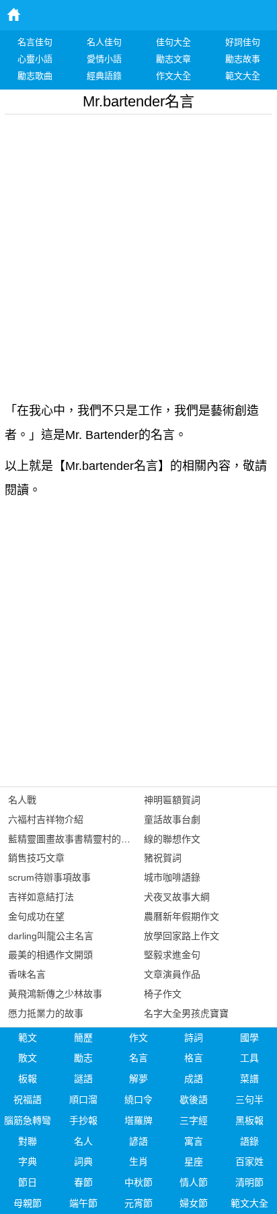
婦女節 (194, 1203)
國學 (249, 1037)
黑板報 (249, 1120)
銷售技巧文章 (36, 857)
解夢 (138, 1078)
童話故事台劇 (172, 819)
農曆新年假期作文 (181, 916)
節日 (27, 1182)
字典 (27, 1161)
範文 (27, 1037)
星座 (193, 1161)
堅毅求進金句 (172, 954)
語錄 (249, 1141)
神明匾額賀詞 (172, 800)
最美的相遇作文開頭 (50, 954)
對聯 (27, 1141)
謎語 (83, 1078)
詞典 (83, 1161)
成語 (193, 1078)
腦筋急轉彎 (27, 1120)
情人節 (194, 1182)
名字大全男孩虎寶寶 (186, 1013)
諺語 (138, 1141)
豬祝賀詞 (163, 857)
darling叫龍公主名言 (50, 936)
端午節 (83, 1203)
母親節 (27, 1203)
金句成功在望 (36, 916)
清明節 (249, 1182)
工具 (249, 1057)
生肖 (138, 1161)
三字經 (194, 1120)
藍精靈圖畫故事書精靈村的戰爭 (74, 839)
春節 (83, 1182)
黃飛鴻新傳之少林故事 (55, 993)
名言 (138, 1057)
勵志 (83, 1057)
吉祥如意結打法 (41, 896)
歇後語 (194, 1099)
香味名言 (27, 974)
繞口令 (138, 1099)
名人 (83, 1141)
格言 (193, 1057)
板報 (27, 1078)
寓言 (193, 1141)
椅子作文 (163, 993)
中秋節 (138, 1182)
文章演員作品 (172, 974)
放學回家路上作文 (181, 936)
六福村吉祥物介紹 (45, 819)
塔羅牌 (138, 1120)
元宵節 (138, 1203)
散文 (27, 1057)
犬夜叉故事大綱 (177, 896)
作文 (138, 1037)
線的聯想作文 (172, 839)
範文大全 (249, 1203)
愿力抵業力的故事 (45, 1013)
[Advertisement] (138, 253)
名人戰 (22, 800)
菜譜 (249, 1078)
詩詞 (193, 1037)
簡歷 (83, 1037)
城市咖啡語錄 (172, 877)
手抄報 (83, 1120)
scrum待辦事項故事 (49, 877)
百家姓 (249, 1161)
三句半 (249, 1099)
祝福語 (27, 1099)
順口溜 (83, 1099)
